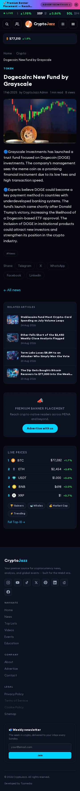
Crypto (21, 53)
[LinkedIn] (55, 582)
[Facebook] (8, 592)
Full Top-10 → (16, 522)
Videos (9, 630)
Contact (10, 675)
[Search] (7, 24)
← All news (12, 290)
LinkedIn (35, 275)
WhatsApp (57, 266)
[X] (36, 582)
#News (10, 253)
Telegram (24, 266)
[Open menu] (73, 24)
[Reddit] (64, 582)
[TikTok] (27, 582)
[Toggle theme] (63, 24)
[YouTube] (17, 582)
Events (9, 637)
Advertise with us (40, 428)
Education (11, 643)
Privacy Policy (14, 694)
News (8, 616)
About (8, 662)
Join (40, 755)
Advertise (11, 668)
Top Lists (10, 623)
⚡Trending (17, 513)
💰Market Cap (58, 505)
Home (8, 53)
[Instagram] (8, 582)
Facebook (14, 275)
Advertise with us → (56, 4)
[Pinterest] (45, 582)
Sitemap (10, 714)
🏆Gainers (17, 505)
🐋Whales (36, 505)
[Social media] (17, 24)
